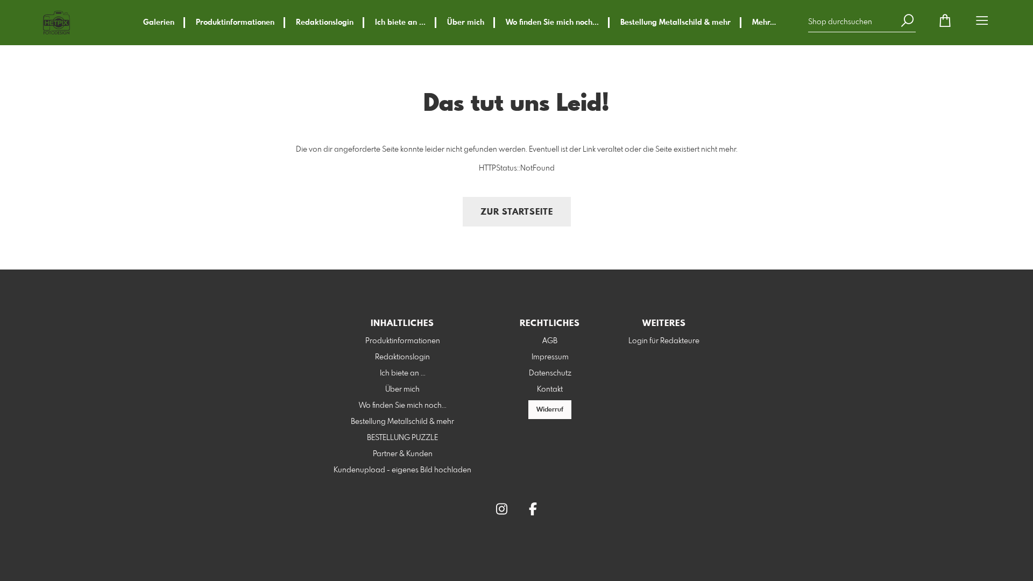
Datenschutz (550, 373)
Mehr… (764, 22)
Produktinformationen (235, 22)
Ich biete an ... (400, 22)
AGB (549, 341)
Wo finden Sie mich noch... (552, 22)
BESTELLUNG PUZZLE (402, 438)
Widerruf (549, 410)
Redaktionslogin (324, 22)
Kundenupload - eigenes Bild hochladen (402, 470)
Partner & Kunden (403, 454)
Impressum (550, 357)
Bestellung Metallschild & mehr (675, 22)
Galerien (158, 22)
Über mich (465, 22)
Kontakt (550, 389)
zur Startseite (516, 212)
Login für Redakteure (663, 341)
